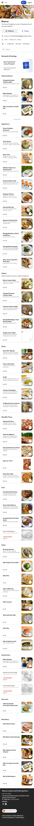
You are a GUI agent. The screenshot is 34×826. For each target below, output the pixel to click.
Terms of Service (7, 815)
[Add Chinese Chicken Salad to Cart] (30, 313)
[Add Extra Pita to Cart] (30, 634)
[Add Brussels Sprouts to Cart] (30, 555)
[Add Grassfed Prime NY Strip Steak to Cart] (30, 524)
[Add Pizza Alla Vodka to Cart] (30, 480)
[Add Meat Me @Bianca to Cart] (30, 441)
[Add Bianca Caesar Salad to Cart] (30, 286)
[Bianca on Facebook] (3, 804)
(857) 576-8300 (6, 793)
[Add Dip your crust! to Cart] (30, 467)
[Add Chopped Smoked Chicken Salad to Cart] (30, 86)
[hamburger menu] (2, 2)
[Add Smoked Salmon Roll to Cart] (30, 187)
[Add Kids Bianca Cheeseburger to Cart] (30, 743)
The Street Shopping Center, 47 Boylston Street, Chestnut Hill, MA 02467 (15, 796)
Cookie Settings (19, 817)
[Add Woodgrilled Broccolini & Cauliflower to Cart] (30, 240)
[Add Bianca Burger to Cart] (30, 99)
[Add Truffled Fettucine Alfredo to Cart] (30, 409)
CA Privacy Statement (8, 817)
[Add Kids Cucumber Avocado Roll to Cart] (30, 113)
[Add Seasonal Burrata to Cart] (30, 213)
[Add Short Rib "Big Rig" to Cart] (30, 357)
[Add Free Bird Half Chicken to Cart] (30, 498)
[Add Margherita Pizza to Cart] (30, 427)
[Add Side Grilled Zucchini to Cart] (30, 647)
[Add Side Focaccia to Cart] (30, 608)
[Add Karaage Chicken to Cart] (30, 200)
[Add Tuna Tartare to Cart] (30, 148)
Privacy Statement (18, 815)
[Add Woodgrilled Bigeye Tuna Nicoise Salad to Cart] (30, 326)
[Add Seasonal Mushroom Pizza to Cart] (30, 454)
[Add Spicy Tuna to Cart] (30, 161)
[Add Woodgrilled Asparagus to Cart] (30, 253)
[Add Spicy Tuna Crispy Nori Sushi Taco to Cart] (30, 266)
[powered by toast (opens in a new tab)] (9, 811)
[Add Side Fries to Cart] (30, 582)
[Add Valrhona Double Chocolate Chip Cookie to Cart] (30, 710)
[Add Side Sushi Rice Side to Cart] (30, 621)
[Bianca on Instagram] (5, 804)
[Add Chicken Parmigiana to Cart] (30, 396)
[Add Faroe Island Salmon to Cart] (30, 511)
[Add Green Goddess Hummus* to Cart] (30, 134)
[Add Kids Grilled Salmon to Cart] (30, 782)
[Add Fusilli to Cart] (30, 383)
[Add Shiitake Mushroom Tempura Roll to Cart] (30, 174)
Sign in (30, 2)
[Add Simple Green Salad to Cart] (30, 339)
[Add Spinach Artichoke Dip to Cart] (30, 226)
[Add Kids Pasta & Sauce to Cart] (30, 730)
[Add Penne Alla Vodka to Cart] (30, 370)
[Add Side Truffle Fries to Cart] (30, 595)
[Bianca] (6, 2)
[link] (10, 44)
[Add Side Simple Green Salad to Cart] (30, 569)
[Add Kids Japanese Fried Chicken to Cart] (30, 756)
